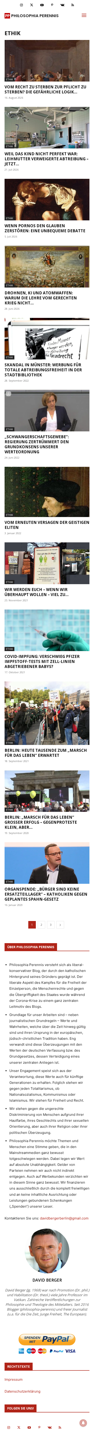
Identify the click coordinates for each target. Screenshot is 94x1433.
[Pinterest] (52, 5)
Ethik (9, 79)
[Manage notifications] (83, 1423)
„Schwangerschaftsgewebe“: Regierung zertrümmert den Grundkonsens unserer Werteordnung (37, 444)
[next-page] (60, 925)
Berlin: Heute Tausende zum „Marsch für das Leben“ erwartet (46, 753)
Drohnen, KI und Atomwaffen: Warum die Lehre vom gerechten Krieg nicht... (41, 298)
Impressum (14, 1379)
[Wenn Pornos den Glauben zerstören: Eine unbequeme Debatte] (47, 199)
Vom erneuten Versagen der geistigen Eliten (47, 525)
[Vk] (62, 5)
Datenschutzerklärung (22, 1391)
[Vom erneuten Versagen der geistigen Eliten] (47, 492)
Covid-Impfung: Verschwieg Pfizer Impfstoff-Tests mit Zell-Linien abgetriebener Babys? (42, 661)
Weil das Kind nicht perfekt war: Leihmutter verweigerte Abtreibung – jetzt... (47, 158)
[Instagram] (21, 5)
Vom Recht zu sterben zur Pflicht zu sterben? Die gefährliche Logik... (45, 89)
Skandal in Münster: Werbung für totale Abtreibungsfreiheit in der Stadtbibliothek (43, 369)
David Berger (47, 1280)
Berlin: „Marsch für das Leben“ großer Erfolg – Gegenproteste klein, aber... (41, 822)
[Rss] (73, 5)
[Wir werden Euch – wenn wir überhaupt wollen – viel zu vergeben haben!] (47, 563)
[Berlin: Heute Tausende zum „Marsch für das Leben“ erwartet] (47, 713)
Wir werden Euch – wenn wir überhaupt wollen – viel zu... (37, 592)
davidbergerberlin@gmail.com (64, 1218)
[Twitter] (32, 5)
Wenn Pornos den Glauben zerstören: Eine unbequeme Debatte (45, 228)
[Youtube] (42, 5)
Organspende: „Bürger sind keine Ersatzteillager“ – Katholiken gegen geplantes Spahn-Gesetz (46, 894)
